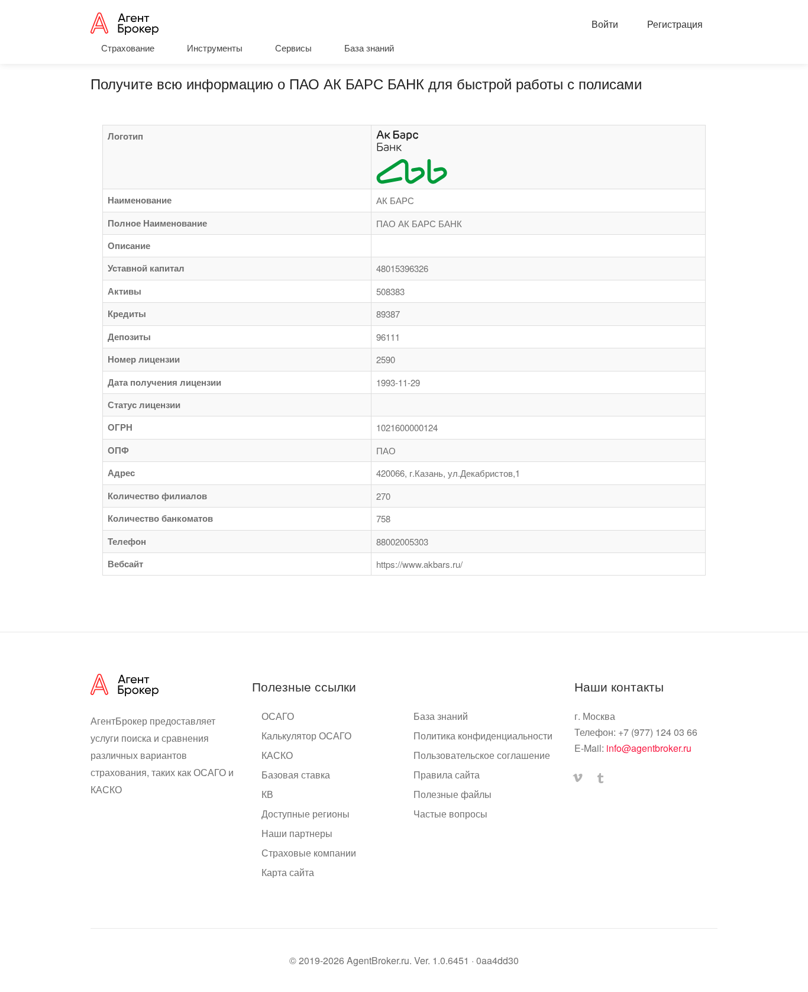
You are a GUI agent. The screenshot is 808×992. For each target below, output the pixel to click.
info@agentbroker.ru (648, 748)
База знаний (440, 716)
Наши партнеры (296, 833)
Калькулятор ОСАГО (306, 735)
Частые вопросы (450, 813)
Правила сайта (446, 774)
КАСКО (277, 755)
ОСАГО (277, 716)
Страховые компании (308, 852)
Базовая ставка (295, 774)
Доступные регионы (305, 813)
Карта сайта (287, 872)
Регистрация (674, 24)
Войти (603, 24)
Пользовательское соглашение (481, 755)
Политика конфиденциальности (482, 735)
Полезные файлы (452, 794)
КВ (267, 794)
